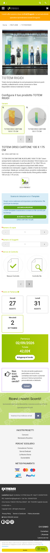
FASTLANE (14, 25)
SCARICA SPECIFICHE (26, 207)
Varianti (5, 104)
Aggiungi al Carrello (25, 357)
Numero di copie (9, 228)
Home (5, 25)
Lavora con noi (42, 538)
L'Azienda (44, 534)
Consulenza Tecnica (25, 448)
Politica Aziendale (33, 513)
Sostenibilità (25, 458)
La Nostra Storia (25, 455)
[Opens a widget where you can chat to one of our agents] (41, 549)
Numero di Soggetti (10, 240)
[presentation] (20, 139)
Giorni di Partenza (10, 292)
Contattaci (44, 531)
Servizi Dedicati (25, 451)
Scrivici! (27, 386)
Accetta (25, 550)
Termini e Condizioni (19, 513)
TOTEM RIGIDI (26, 25)
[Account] (5, 2)
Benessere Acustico (25, 438)
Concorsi (25, 435)
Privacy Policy (6, 513)
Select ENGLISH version (10, 517)
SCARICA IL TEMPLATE (25, 217)
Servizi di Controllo (10, 252)
